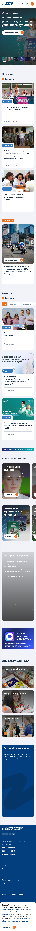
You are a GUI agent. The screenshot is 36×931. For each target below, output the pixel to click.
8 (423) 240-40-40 (8, 847)
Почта (4, 883)
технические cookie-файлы (12, 910)
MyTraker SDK (7, 914)
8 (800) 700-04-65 (8, 851)
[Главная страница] (7, 828)
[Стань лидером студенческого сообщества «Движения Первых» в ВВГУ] (18, 419)
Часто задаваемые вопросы (12, 894)
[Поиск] (28, 4)
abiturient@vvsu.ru (9, 854)
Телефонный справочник (11, 880)
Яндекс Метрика (16, 912)
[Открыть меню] (32, 4)
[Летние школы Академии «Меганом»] (18, 329)
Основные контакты (9, 869)
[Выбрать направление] (5, 709)
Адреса (4, 865)
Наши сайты (6, 898)
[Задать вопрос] (5, 733)
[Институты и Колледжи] (5, 684)
